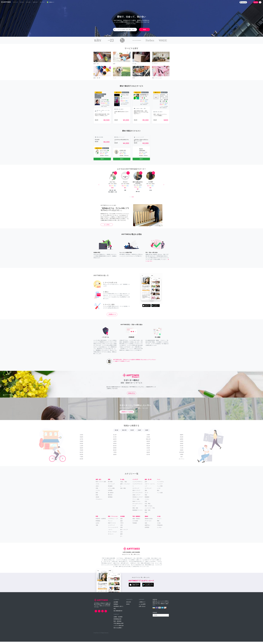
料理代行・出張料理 (101, 520)
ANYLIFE (128, 603)
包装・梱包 (123, 489)
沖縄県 (181, 455)
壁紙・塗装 (135, 509)
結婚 (121, 522)
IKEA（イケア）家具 (101, 483)
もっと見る (106, 225)
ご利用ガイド (112, 315)
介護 (121, 526)
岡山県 (148, 447)
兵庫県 (148, 436)
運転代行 (110, 496)
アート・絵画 (136, 500)
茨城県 (81, 451)
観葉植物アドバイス (137, 511)
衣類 (97, 489)
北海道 (81, 436)
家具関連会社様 (117, 620)
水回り (97, 487)
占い (121, 537)
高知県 (181, 438)
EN (260, 2)
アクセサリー (99, 500)
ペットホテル (160, 483)
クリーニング (111, 485)
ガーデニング (148, 489)
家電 (97, 496)
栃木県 (81, 453)
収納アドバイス (136, 502)
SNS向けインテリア (138, 498)
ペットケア (160, 485)
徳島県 (148, 453)
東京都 (116, 431)
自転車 (97, 498)
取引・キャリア (124, 531)
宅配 (97, 526)
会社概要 (116, 603)
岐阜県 (114, 447)
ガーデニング (136, 489)
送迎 (146, 524)
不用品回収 (160, 526)
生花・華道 (147, 504)
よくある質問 (142, 605)
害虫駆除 (110, 487)
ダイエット (110, 535)
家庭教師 (147, 498)
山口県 (148, 451)
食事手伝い (147, 526)
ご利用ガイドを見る (127, 413)
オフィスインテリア (137, 494)
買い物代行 (110, 494)
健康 (121, 535)
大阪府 (139, 431)
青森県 (81, 438)
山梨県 (114, 442)
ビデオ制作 (135, 522)
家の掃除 (110, 483)
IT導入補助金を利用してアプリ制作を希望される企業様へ (118, 627)
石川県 (114, 438)
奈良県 (148, 438)
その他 (158, 524)
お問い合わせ (142, 607)
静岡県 (114, 449)
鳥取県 (148, 442)
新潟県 (81, 460)
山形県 (81, 447)
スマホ (97, 485)
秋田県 (81, 444)
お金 (121, 533)
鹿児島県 (181, 453)
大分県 (181, 449)
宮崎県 (181, 451)
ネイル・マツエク (112, 533)
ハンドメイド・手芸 (150, 509)
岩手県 (81, 440)
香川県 (148, 455)
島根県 (148, 444)
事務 (158, 522)
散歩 (158, 491)
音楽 (146, 496)
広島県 (148, 449)
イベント (159, 520)
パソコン (98, 491)
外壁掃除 (110, 491)
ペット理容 (160, 487)
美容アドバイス (112, 524)
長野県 (114, 444)
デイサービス (148, 522)
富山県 (114, 436)
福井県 (114, 440)
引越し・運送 (123, 483)
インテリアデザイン (137, 483)
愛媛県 (181, 436)
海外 (181, 458)
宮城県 (81, 442)
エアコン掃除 (111, 489)
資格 (146, 491)
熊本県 (181, 447)
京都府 (146, 431)
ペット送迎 (160, 494)
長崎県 (181, 444)
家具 (97, 494)
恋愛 (121, 520)
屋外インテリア (136, 491)
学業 (121, 528)
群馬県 (81, 455)
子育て (122, 524)
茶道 (146, 513)
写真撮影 (135, 524)
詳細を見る (131, 394)
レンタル (159, 528)
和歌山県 (148, 440)
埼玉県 (132, 431)
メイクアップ (111, 526)
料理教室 (98, 522)
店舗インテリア (136, 496)
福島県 (81, 449)
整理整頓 (110, 498)
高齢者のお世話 (148, 520)
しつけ (158, 489)
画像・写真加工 (136, 520)
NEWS (128, 605)
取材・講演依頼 (117, 622)
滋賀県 (114, 455)
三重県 (114, 453)
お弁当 (97, 524)
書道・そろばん (148, 507)
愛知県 (114, 451)
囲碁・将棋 (147, 511)
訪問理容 (147, 528)
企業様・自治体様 (118, 618)
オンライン (181, 460)
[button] (243, 2)
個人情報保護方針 (118, 612)
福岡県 (181, 440)
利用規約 (116, 605)
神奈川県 (124, 431)
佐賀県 (181, 442)
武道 (146, 502)
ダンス (146, 494)
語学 (146, 483)
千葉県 (81, 458)
